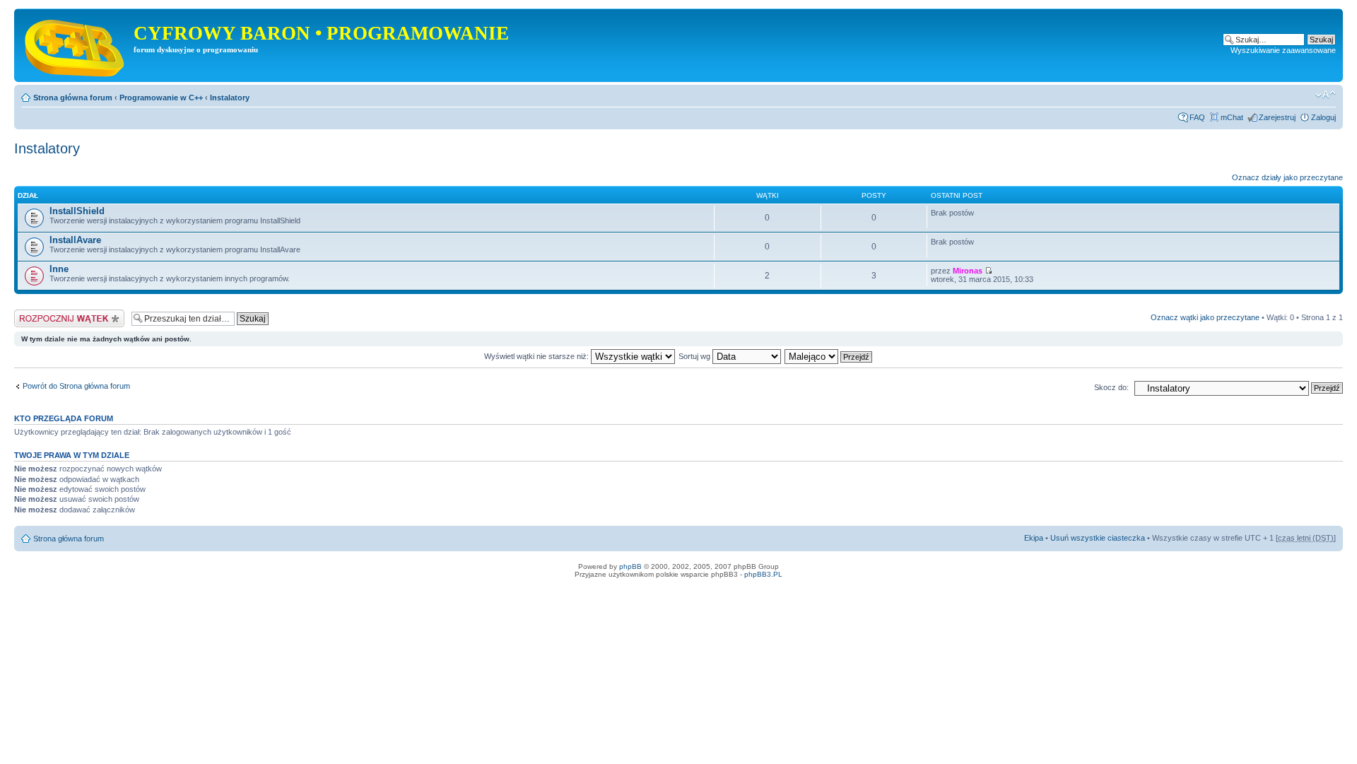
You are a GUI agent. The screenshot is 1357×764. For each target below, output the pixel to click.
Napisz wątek (37, 314)
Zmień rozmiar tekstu (1325, 94)
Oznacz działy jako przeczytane (1287, 177)
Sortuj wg (695, 356)
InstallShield (77, 211)
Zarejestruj (1277, 117)
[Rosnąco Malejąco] (829, 356)
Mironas (967, 270)
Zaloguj (1323, 117)
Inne (59, 269)
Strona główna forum (72, 97)
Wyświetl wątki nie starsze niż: (537, 356)
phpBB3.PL (763, 574)
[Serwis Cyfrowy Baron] (76, 45)
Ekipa (1033, 538)
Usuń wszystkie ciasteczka (1097, 538)
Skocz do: (1111, 387)
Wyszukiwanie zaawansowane (1283, 50)
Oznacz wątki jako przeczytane (1205, 317)
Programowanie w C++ (161, 97)
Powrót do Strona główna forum (76, 386)
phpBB (630, 566)
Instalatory (229, 97)
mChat (1232, 117)
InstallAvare (75, 240)
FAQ (1197, 117)
